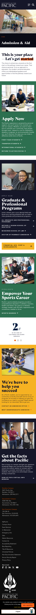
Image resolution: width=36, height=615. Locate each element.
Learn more (17, 607)
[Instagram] (6, 567)
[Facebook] (3, 567)
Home (3, 36)
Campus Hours (6, 524)
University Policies (7, 552)
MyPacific (5, 522)
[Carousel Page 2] (18, 340)
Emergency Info (7, 533)
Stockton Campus (7, 488)
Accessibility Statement (9, 544)
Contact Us (5, 541)
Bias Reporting (6, 546)
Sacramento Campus (9, 499)
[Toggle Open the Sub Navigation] (28, 5)
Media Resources (7, 538)
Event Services (6, 527)
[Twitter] (14, 567)
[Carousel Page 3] (21, 340)
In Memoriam (6, 530)
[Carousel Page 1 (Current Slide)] (15, 340)
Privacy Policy (6, 560)
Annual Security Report (9, 557)
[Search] (33, 5)
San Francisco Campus (9, 509)
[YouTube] (18, 567)
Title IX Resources (7, 549)
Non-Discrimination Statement (11, 554)
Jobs (3, 535)
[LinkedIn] (10, 567)
